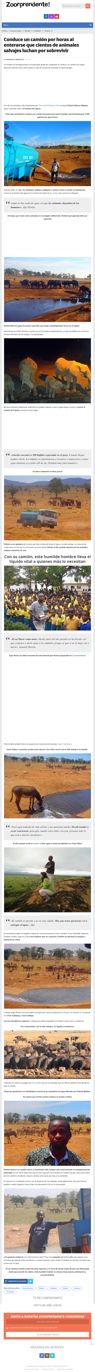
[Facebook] (41, 1355)
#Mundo (41, 1288)
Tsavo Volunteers (64, 744)
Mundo (27, 31)
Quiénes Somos (48, 1369)
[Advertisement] (47, 88)
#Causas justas (28, 1288)
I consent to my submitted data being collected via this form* (32, 1328)
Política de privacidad (65, 1369)
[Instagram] (47, 1355)
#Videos (65, 1288)
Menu (6, 25)
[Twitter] (52, 1355)
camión (55, 193)
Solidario (37, 31)
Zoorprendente (79, 656)
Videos (47, 31)
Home (4, 31)
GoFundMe (36, 1083)
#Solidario (53, 1288)
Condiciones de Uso (31, 1369)
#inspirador (10, 1292)
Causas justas (15, 31)
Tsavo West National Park (49, 106)
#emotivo (77, 1288)
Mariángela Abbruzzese (15, 59)
